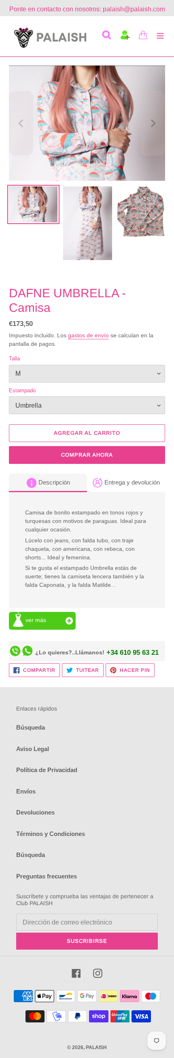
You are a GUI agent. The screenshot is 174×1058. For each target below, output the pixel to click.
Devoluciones (35, 812)
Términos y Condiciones (50, 833)
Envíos (26, 791)
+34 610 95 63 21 (132, 652)
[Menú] (160, 35)
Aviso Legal (32, 748)
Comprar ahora (87, 455)
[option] (33, 206)
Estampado (22, 390)
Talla (14, 358)
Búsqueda (30, 727)
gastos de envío (88, 335)
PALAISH (96, 1047)
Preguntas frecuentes (46, 876)
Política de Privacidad (46, 769)
